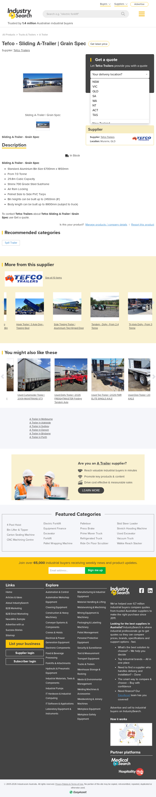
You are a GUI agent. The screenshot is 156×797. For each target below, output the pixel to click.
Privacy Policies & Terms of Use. (69, 784)
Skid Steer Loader (127, 523)
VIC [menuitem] (94, 87)
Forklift (48, 538)
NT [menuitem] (94, 105)
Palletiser (85, 523)
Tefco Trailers (22, 50)
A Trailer (43, 34)
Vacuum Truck (125, 538)
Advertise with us (15, 624)
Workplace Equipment (88, 709)
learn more (91, 490)
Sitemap (10, 635)
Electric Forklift (52, 523)
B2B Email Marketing (17, 613)
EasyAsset (124, 695)
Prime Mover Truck (91, 533)
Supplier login (24, 653)
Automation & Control (57, 592)
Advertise (139, 4)
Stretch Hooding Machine (132, 528)
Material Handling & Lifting (91, 602)
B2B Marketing (14, 608)
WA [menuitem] (94, 101)
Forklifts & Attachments (58, 663)
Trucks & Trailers (27, 34)
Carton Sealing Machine (21, 534)
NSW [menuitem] (95, 82)
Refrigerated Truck (91, 538)
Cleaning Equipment (56, 607)
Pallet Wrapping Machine (58, 543)
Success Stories (14, 630)
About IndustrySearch (17, 603)
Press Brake (87, 528)
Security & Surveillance (89, 647)
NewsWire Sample (15, 619)
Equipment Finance (55, 528)
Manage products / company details (106, 224)
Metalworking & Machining (91, 607)
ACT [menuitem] (95, 110)
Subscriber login (25, 661)
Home (9, 592)
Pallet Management (87, 632)
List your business (24, 644)
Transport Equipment (88, 658)
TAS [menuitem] (95, 115)
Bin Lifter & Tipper (17, 529)
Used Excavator (126, 533)
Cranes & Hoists (54, 632)
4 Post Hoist (14, 525)
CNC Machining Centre (20, 539)
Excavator (49, 533)
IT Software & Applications (60, 703)
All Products (8, 34)
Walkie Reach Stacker (129, 543)
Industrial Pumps (54, 688)
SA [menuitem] (94, 96)
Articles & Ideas (14, 597)
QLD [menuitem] (95, 91)
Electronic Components (58, 647)
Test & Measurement (88, 653)
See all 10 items (53, 277)
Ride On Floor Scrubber (94, 543)
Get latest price (98, 44)
